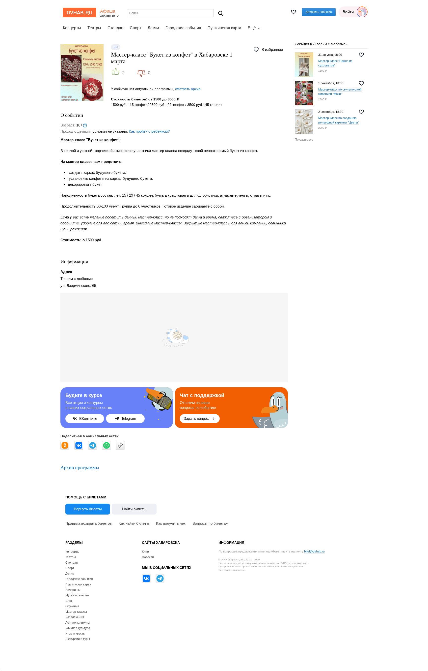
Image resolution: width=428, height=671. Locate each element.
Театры (94, 28)
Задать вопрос (196, 418)
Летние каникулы (77, 622)
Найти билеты (134, 509)
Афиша (107, 11)
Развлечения (74, 617)
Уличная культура (77, 628)
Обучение (72, 606)
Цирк (68, 601)
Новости (148, 557)
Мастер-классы (76, 611)
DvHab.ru (79, 12)
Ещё (252, 28)
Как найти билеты (134, 523)
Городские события (183, 28)
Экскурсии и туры (77, 639)
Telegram (128, 418)
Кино (145, 551)
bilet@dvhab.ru (314, 551)
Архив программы (79, 467)
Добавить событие (319, 12)
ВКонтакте (88, 418)
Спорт (135, 28)
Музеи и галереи (77, 595)
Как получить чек (171, 523)
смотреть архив (187, 89)
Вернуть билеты (88, 509)
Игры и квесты (75, 633)
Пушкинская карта (224, 28)
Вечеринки (72, 590)
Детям (153, 28)
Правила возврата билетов (88, 523)
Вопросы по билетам (210, 523)
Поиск (220, 13)
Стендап (115, 28)
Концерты (72, 28)
